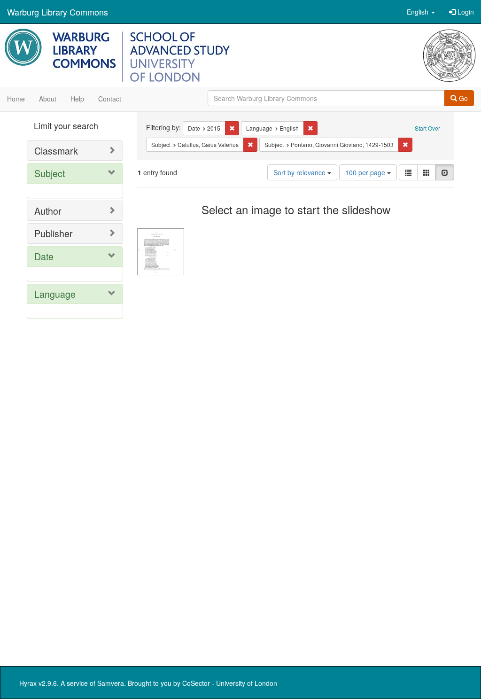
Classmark (56, 150)
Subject (49, 173)
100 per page (366, 172)
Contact (109, 98)
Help (77, 98)
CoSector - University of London (229, 683)
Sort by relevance (300, 172)
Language (55, 294)
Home (16, 98)
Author (48, 210)
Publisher (53, 233)
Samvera (110, 683)
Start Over (427, 128)
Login (465, 11)
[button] (421, 11)
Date (44, 256)
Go (462, 98)
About (47, 98)
